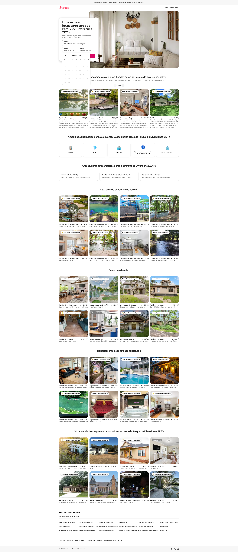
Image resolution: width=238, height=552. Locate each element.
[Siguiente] (122, 85)
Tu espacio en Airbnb (170, 8)
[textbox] (70, 50)
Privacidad (75, 549)
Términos (83, 549)
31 (69, 82)
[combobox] (79, 44)
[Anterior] (115, 85)
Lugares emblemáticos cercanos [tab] (69, 516)
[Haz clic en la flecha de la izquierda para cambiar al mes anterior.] (65, 55)
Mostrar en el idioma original (135, 2)
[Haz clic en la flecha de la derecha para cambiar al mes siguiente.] (87, 55)
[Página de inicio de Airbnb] (64, 8)
